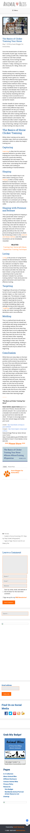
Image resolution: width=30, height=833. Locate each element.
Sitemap (6, 796)
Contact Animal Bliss (10, 782)
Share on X (22, 458)
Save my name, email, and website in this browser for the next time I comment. (15, 592)
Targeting (5, 308)
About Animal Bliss (10, 776)
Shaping (5, 180)
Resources (6, 787)
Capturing (5, 151)
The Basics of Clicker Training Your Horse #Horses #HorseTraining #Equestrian (14, 454)
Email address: (7, 685)
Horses (6, 534)
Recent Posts (11, 466)
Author (4, 466)
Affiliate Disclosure (10, 779)
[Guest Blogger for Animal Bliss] (7, 477)
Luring (4, 258)
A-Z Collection (8, 774)
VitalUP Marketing (18, 827)
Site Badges (9, 789)
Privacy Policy (8, 784)
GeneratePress (20, 830)
